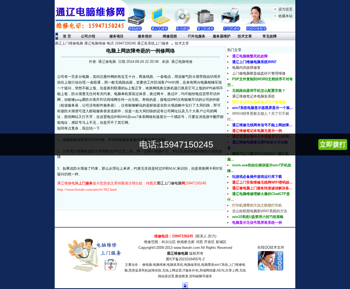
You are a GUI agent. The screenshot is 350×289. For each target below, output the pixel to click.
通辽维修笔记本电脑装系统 (253, 96)
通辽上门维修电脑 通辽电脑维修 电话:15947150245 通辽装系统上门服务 (112, 43)
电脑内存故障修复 (246, 68)
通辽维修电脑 (177, 253)
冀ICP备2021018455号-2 (185, 259)
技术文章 (182, 43)
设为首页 (285, 9)
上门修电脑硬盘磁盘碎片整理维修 (258, 73)
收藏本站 (285, 16)
